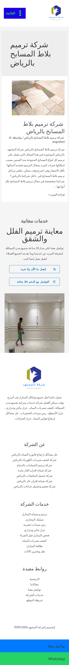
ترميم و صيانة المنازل (34, 514)
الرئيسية (34, 579)
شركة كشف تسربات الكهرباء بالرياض (35, 460)
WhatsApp (56, 658)
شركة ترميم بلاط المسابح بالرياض (44, 127)
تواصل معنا (34, 589)
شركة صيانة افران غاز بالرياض (34, 481)
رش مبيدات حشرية (34, 524)
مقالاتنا (34, 584)
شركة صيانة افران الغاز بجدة (34, 470)
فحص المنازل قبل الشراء (34, 535)
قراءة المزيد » (56, 194)
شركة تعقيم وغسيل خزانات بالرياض (35, 486)
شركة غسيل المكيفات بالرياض (34, 475)
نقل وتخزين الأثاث (34, 551)
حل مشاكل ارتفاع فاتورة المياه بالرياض (35, 454)
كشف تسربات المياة (34, 540)
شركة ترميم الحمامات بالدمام (34, 465)
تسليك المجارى (34, 519)
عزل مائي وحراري (34, 530)
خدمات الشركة (34, 595)
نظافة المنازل (34, 546)
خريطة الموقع (34, 600)
